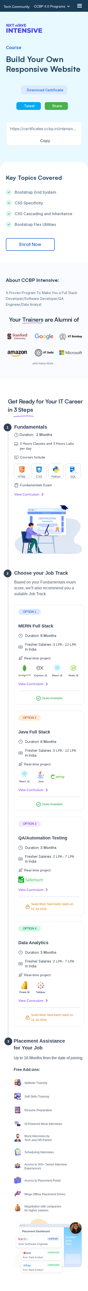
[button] (53, 6)
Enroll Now (30, 244)
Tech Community (17, 7)
